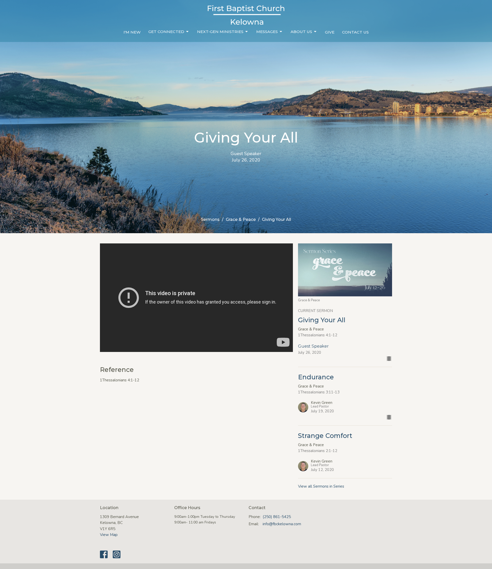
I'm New (132, 32)
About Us (301, 31)
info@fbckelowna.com (282, 524)
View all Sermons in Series (321, 486)
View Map (109, 534)
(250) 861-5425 (277, 516)
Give (329, 32)
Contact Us (355, 32)
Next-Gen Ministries (220, 31)
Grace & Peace (241, 219)
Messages (267, 31)
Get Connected (166, 31)
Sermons (210, 219)
